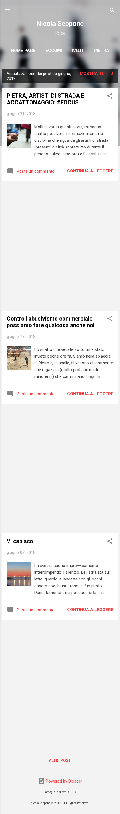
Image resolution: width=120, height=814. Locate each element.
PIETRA (101, 50)
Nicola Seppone (60, 24)
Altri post (60, 760)
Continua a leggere (90, 170)
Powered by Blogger (63, 781)
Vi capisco (20, 541)
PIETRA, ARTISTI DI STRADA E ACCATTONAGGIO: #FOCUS (45, 99)
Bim (74, 792)
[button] (110, 96)
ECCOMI (53, 50)
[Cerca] (112, 11)
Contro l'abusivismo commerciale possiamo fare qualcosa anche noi (51, 322)
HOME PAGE (23, 50)
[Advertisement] (60, 246)
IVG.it (78, 50)
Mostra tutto (96, 73)
